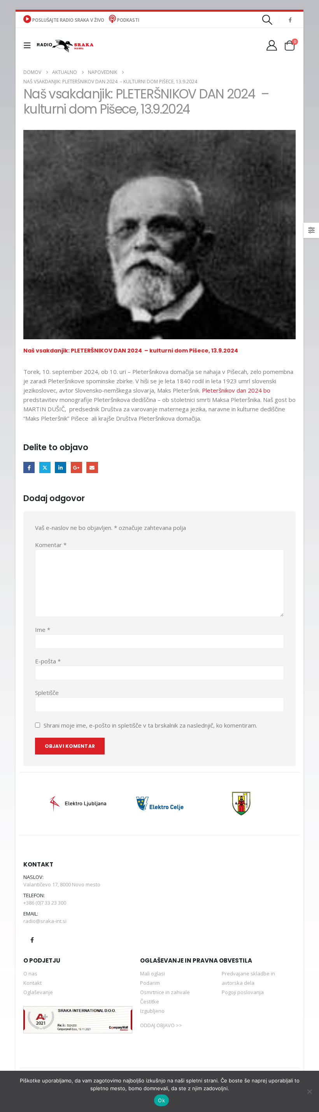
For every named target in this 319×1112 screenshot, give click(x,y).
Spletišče (47, 692)
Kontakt (32, 982)
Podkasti (127, 20)
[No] (309, 1091)
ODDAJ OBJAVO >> (161, 1025)
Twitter (45, 467)
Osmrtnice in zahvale (165, 992)
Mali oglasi (152, 973)
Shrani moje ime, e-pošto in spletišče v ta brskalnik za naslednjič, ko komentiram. (150, 725)
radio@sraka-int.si (45, 920)
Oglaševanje (38, 992)
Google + (76, 467)
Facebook (29, 467)
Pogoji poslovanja (243, 992)
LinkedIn (60, 467)
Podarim (150, 982)
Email (92, 467)
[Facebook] (290, 20)
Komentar (51, 545)
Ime (42, 629)
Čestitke (149, 1001)
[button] (267, 20)
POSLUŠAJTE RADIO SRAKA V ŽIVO (68, 20)
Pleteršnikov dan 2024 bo (236, 390)
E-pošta (48, 661)
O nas (30, 973)
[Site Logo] (65, 45)
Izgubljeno (152, 1010)
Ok (161, 1100)
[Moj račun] (272, 45)
